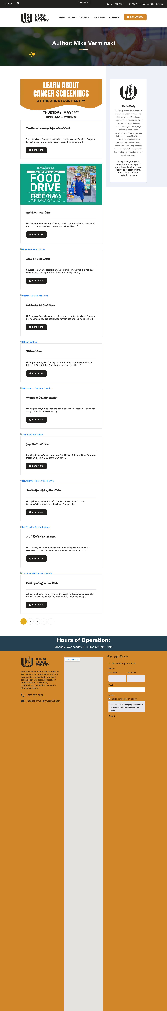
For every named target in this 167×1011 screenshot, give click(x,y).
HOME (62, 17)
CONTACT (114, 17)
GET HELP (85, 17)
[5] (51, 621)
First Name (112, 672)
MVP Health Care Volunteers (41, 537)
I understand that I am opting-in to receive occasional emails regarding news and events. (126, 707)
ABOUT (71, 17)
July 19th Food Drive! (37, 444)
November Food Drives (38, 259)
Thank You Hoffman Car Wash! (42, 583)
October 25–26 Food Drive (40, 305)
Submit (111, 716)
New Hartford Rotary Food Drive (43, 490)
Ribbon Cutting (34, 351)
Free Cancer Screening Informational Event (48, 128)
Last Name (131, 672)
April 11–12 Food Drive (38, 213)
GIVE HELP (99, 17)
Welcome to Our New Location (41, 398)
